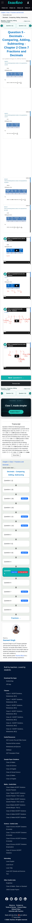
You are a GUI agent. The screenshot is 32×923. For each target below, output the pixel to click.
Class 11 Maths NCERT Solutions (16, 814)
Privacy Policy (21, 907)
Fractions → (16, 618)
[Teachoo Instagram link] (11, 899)
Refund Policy (16, 909)
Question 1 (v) (15, 516)
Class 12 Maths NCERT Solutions (16, 817)
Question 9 (7, 610)
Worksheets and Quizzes (13, 746)
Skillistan (8, 750)
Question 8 (15, 601)
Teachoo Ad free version (13, 743)
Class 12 (5, 8)
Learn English (10, 861)
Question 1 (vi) (15, 525)
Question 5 (15, 572)
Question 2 (7, 534)
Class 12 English (11, 778)
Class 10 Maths (10, 762)
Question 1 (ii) (8, 489)
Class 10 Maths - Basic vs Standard (16, 886)
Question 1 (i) (8, 480)
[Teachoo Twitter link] (16, 899)
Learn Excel (9, 864)
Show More (16, 455)
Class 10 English (11, 769)
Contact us (19, 905)
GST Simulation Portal (12, 753)
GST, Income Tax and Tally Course (16, 740)
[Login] (28, 3)
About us (12, 905)
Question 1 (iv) (9, 507)
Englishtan (9, 883)
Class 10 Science (11, 765)
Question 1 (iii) (15, 498)
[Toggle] (3, 2)
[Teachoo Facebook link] (7, 899)
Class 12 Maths (10, 775)
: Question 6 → (16, 378)
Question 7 (15, 591)
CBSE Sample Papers (12, 889)
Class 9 (27, 8)
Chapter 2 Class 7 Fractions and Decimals (12, 12)
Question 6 (7, 582)
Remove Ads (16, 383)
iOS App (8, 684)
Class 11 (12, 8)
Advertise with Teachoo (16, 911)
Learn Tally (9, 868)
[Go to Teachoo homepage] (15, 2)
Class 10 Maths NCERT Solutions (16, 811)
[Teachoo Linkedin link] (25, 899)
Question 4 (7, 561)
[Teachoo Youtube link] (20, 899)
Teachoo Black (20, 655)
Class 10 (20, 8)
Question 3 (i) (8, 543)
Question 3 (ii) (15, 552)
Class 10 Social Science (13, 772)
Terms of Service (11, 907)
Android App (9, 681)
